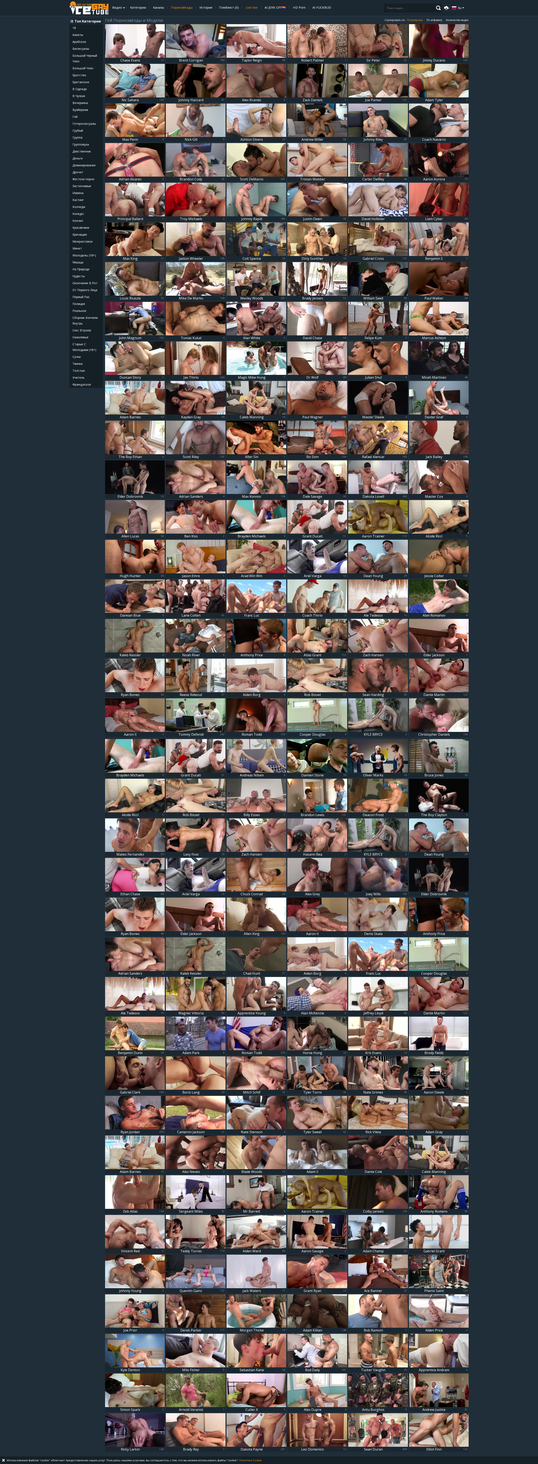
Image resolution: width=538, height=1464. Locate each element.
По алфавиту (435, 20)
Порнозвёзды (182, 7)
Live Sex (252, 7)
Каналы (158, 7)
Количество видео (457, 20)
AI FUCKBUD (322, 7)
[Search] (438, 8)
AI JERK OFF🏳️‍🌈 (275, 7)
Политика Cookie (250, 1460)
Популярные (415, 20)
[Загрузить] (446, 7)
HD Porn (299, 7)
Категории (138, 7)
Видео (117, 7)
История (205, 7)
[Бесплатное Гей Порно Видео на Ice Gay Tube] (88, 8)
